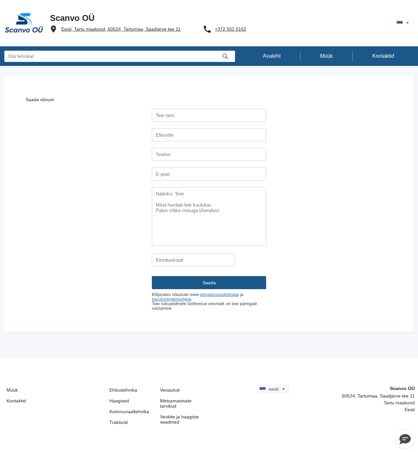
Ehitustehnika (123, 390)
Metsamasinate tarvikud (176, 403)
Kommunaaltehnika (129, 411)
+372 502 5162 (230, 29)
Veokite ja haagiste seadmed (179, 419)
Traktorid (118, 422)
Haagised (119, 400)
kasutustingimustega (171, 299)
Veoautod (170, 390)
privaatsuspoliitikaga (219, 294)
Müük (12, 390)
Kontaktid (16, 400)
